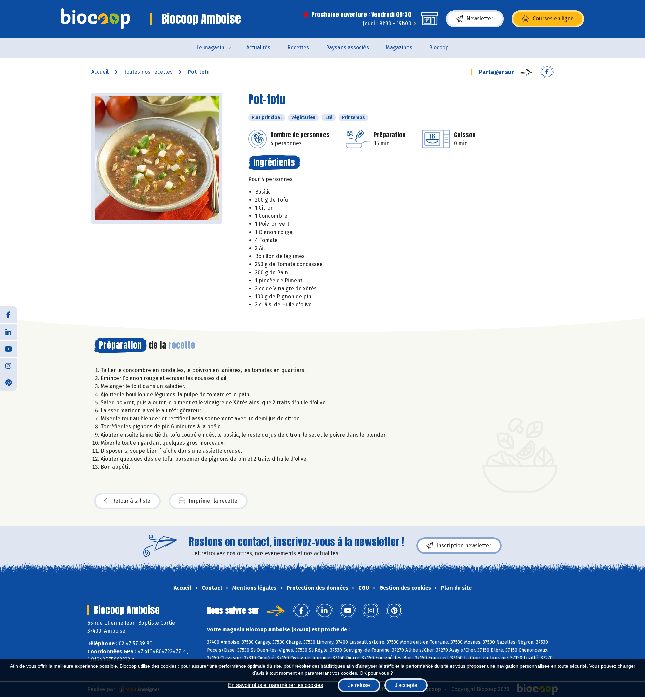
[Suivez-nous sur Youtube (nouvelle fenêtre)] (8, 348)
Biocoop (439, 47)
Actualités (258, 47)
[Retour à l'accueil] (95, 18)
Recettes (298, 47)
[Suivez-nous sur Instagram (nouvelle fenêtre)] (8, 365)
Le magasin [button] (210, 47)
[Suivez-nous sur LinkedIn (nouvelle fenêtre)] (8, 331)
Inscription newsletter (463, 545)
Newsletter (479, 18)
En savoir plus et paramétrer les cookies (275, 685)
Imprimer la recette (213, 501)
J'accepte (406, 685)
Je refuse (359, 685)
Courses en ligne (553, 18)
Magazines (399, 47)
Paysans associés (347, 47)
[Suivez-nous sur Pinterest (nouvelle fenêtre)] (8, 382)
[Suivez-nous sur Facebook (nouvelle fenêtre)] (8, 314)
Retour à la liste (131, 501)
